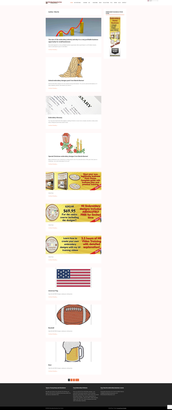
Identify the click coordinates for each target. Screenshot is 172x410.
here (58, 394)
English (150, 0)
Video (100, 2)
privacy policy (65, 393)
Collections (106, 2)
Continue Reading (53, 49)
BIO (89, 2)
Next (77, 380)
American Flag (53, 291)
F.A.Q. (111, 2)
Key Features (77, 2)
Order (115, 2)
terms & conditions (56, 393)
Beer (50, 365)
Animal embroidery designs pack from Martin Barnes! (66, 80)
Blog (119, 2)
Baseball (51, 328)
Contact (124, 2)
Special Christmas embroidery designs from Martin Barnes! (68, 156)
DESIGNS (85, 2)
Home (71, 2)
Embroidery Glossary (55, 117)
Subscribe (95, 2)
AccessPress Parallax (121, 408)
